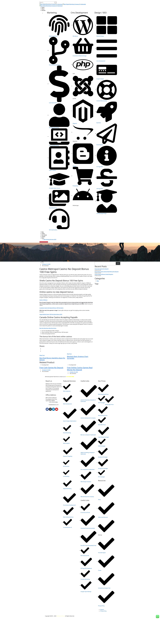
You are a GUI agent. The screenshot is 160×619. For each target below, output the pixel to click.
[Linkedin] (53, 409)
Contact (43, 236)
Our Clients (44, 235)
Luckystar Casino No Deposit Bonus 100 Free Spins (51, 308)
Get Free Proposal (44, 242)
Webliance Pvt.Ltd (60, 616)
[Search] (118, 263)
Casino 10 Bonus (43, 300)
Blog (43, 232)
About (43, 8)
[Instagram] (50, 409)
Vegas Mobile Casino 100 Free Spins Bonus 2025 (51, 314)
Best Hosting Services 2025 (50, 239)
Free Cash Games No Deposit (51, 367)
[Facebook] (47, 409)
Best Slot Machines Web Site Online (48, 328)
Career (43, 233)
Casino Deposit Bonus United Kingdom (104, 274)
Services (43, 10)
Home (43, 7)
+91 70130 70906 (70, 376)
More (43, 238)
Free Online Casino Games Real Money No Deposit (79, 368)
